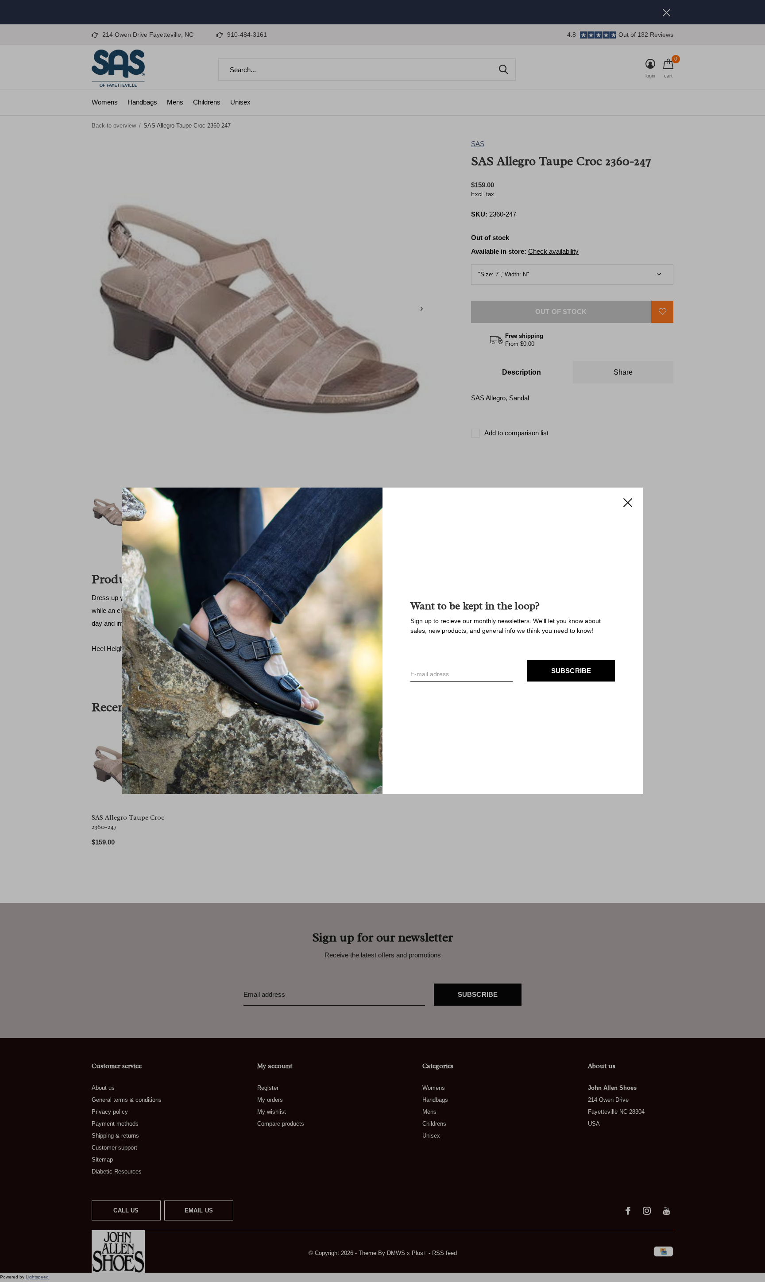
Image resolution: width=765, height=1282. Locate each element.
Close (628, 503)
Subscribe (571, 671)
